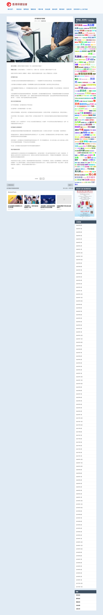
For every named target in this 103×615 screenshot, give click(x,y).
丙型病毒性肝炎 (83, 106)
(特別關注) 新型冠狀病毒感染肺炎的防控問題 (48, 206)
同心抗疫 (77, 31)
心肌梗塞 (92, 137)
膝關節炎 (85, 71)
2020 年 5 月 (79, 483)
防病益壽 (47, 9)
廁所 (92, 158)
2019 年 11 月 (79, 504)
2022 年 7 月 (79, 394)
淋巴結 (79, 180)
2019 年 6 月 (79, 521)
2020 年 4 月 (79, 487)
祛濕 (84, 125)
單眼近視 (90, 109)
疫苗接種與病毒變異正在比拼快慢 (15, 206)
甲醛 (92, 67)
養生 (76, 79)
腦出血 (82, 148)
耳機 (93, 146)
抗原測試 (79, 120)
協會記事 (69, 9)
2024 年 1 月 (79, 332)
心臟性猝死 (77, 169)
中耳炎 (87, 64)
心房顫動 (82, 47)
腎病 (92, 162)
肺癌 (90, 53)
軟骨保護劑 (89, 118)
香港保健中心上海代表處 (81, 9)
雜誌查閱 (54, 9)
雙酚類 (90, 115)
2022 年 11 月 (79, 380)
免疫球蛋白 (87, 144)
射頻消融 (91, 35)
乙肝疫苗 (79, 40)
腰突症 (76, 42)
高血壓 (90, 25)
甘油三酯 (82, 49)
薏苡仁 (79, 166)
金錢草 (86, 165)
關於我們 (10, 9)
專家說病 (19, 9)
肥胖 (93, 31)
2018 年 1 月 (79, 580)
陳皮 (77, 62)
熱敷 (88, 133)
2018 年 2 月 (79, 576)
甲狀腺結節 (90, 101)
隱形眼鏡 (87, 137)
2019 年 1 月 (79, 538)
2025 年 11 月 (79, 256)
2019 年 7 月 (79, 518)
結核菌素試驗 (87, 148)
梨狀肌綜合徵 (85, 153)
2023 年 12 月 (79, 335)
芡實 (83, 144)
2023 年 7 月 (79, 352)
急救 (86, 175)
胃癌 (80, 42)
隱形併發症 (89, 40)
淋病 (88, 49)
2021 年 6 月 (79, 438)
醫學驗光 (92, 120)
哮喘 (86, 141)
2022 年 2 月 (79, 411)
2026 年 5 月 (79, 235)
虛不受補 (84, 95)
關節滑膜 (80, 160)
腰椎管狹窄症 (87, 98)
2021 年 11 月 (79, 421)
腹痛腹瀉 (92, 151)
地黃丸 (80, 37)
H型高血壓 (84, 37)
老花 (79, 85)
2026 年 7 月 (79, 228)
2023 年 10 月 (79, 342)
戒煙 (84, 69)
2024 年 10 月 (79, 301)
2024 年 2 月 (79, 328)
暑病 (92, 45)
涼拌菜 (82, 122)
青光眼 (78, 171)
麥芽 (77, 59)
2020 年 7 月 (79, 476)
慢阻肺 (92, 62)
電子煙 (83, 65)
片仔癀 (78, 91)
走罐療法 (87, 120)
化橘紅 (94, 167)
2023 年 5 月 (79, 359)
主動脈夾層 (86, 28)
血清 (85, 155)
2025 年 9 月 (79, 263)
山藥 (89, 160)
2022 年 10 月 (79, 383)
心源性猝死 (81, 158)
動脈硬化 (84, 51)
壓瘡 (91, 172)
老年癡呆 (91, 177)
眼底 (84, 146)
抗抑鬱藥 (83, 85)
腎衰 (93, 153)
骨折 (90, 91)
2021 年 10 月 (79, 425)
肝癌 (80, 87)
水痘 (76, 118)
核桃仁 (88, 95)
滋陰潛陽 (80, 125)
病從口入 (80, 135)
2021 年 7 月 (79, 435)
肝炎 (83, 44)
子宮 (88, 91)
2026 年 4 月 (79, 239)
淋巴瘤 (92, 51)
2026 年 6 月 (79, 232)
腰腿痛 (83, 93)
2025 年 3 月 (79, 283)
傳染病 (94, 40)
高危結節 (81, 67)
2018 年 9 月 (79, 552)
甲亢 (81, 115)
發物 (83, 57)
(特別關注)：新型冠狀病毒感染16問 (31, 206)
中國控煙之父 (87, 67)
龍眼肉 (92, 139)
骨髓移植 (84, 40)
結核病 (92, 28)
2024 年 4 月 (79, 321)
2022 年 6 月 (79, 397)
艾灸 (76, 35)
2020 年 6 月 (79, 480)
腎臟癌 (76, 85)
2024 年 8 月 (79, 308)
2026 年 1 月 (79, 249)
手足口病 (91, 37)
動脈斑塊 (83, 104)
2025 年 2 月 (79, 287)
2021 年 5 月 (79, 442)
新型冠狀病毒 (85, 73)
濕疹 (89, 157)
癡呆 (89, 47)
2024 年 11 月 (79, 297)
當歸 (91, 95)
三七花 (82, 166)
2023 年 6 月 (79, 356)
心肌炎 (79, 153)
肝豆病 (81, 111)
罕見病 (82, 30)
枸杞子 (89, 106)
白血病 (87, 180)
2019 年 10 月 (79, 507)
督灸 (83, 120)
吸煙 (86, 31)
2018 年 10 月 (79, 549)
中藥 (90, 167)
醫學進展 (26, 9)
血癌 (89, 79)
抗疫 (91, 130)
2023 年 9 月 (79, 345)
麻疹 (86, 122)
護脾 (76, 120)
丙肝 (94, 74)
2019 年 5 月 (79, 524)
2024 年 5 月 (79, 318)
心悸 (88, 122)
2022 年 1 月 (79, 414)
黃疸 (76, 180)
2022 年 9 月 (79, 387)
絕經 (85, 49)
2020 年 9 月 (79, 469)
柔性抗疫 (85, 139)
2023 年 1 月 (79, 373)
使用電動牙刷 (78, 182)
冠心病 (92, 174)
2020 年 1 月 (79, 497)
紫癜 (94, 115)
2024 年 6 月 (79, 314)
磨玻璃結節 (81, 98)
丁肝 (80, 79)
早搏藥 (78, 71)
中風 (81, 129)
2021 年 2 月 (79, 452)
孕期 (76, 146)
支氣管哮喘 (91, 84)
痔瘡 (93, 172)
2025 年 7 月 (79, 270)
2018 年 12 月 (79, 542)
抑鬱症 (86, 35)
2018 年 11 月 (79, 545)
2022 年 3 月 (79, 407)
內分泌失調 (92, 49)
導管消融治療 (79, 69)
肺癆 (94, 82)
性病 (92, 106)
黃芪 (93, 71)
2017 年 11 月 (79, 586)
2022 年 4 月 (79, 404)
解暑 (91, 135)
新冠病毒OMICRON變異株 (81, 54)
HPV (93, 125)
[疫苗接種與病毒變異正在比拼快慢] (15, 199)
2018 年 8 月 (79, 555)
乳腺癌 (78, 56)
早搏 (83, 180)
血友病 (93, 42)
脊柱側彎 (88, 124)
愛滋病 (83, 90)
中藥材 (90, 142)
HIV (76, 167)
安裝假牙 (90, 82)
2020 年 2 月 (79, 493)
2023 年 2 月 (79, 369)
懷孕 (76, 76)
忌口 (86, 109)
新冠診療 (82, 76)
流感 (93, 182)
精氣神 (89, 42)
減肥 (87, 69)
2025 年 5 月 (79, 277)
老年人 (83, 169)
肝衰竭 (84, 177)
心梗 (86, 33)
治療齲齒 (85, 25)
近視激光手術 (91, 33)
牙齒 (93, 113)
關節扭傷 (85, 160)
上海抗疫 (82, 162)
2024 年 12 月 (79, 294)
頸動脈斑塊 (86, 130)
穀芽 (89, 162)
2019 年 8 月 (79, 514)
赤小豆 (83, 182)
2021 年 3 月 (79, 449)
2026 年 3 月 (79, 242)
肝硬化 (92, 104)
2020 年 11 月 (79, 462)
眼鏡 (89, 51)
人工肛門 (77, 49)
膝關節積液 (85, 115)
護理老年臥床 (82, 59)
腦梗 (76, 160)
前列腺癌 (78, 25)
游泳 (92, 133)
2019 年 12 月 (79, 500)
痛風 (77, 67)
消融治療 (85, 101)
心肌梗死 (81, 108)
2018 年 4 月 (79, 569)
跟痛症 (90, 111)
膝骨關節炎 (88, 113)
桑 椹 (88, 104)
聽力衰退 (88, 182)
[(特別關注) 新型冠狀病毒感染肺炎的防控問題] (48, 199)
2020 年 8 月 (79, 473)
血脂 (76, 28)
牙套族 (90, 153)
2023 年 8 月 (79, 349)
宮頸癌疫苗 (92, 180)
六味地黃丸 (86, 172)
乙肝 (88, 59)
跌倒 (80, 33)
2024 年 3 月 (79, 325)
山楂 (87, 62)
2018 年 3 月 (79, 573)
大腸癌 (89, 146)
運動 (82, 155)
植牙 (78, 76)
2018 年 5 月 (79, 566)
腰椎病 (94, 118)
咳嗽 (79, 65)
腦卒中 (92, 122)
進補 (78, 47)
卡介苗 (90, 71)
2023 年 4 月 (79, 363)
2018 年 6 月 (79, 562)
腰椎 (80, 144)
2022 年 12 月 (79, 376)
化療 (77, 95)
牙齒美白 (79, 82)
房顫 (91, 160)
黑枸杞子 (85, 127)
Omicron (93, 65)
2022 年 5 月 (79, 400)
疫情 (81, 51)
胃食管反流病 (80, 35)
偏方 (83, 33)
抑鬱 (85, 62)
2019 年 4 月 (79, 528)
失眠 (86, 57)
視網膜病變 (85, 82)
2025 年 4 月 (79, 280)
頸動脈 (76, 88)
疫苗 (92, 59)
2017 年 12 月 (79, 583)
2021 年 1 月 (79, 456)
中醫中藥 (40, 9)
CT (86, 169)
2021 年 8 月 (79, 431)
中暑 (81, 113)
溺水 (76, 184)
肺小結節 (84, 42)
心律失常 (82, 137)
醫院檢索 (61, 9)
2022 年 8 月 (79, 390)
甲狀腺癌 (90, 169)
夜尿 (88, 31)
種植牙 (81, 139)
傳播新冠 (87, 76)
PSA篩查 (78, 148)
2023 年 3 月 (79, 366)
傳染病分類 (86, 111)
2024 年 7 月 (79, 311)
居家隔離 (87, 166)
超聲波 (86, 47)
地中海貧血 (93, 144)
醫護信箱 (33, 9)
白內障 (78, 122)
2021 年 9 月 (79, 428)
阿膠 (81, 71)
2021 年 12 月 (79, 418)
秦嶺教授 (87, 151)
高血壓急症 (82, 175)
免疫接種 (78, 93)
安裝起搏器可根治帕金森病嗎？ (64, 206)
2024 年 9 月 (79, 304)
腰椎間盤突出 (92, 165)
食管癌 (86, 88)
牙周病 (88, 93)
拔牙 (91, 31)
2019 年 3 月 (79, 531)
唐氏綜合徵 (84, 79)
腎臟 (92, 98)
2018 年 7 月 (79, 559)
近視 (81, 141)
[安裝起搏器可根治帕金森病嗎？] (64, 199)
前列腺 (82, 150)
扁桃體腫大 (77, 45)
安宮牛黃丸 (88, 45)
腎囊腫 (93, 93)
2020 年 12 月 (79, 459)
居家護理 (81, 28)
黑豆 (82, 172)
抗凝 (79, 155)
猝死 (86, 163)
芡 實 (89, 139)
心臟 (81, 133)
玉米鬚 (80, 101)
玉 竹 (94, 54)
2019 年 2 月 (79, 535)
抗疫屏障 (80, 146)
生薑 (78, 162)
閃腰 (81, 127)
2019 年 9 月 (79, 511)
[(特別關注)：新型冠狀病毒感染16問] (31, 199)
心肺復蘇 (86, 135)
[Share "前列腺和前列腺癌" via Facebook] (40, 178)
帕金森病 (82, 117)
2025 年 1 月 (79, 290)
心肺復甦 (92, 76)
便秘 (89, 127)
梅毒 (85, 132)
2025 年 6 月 (79, 273)
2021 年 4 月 (79, 445)
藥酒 (90, 69)
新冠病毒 (79, 177)
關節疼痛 (94, 47)
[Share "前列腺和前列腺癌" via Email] (43, 178)
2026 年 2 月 (79, 246)
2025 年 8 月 (79, 266)
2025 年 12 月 (79, 252)
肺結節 (77, 127)
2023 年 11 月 (79, 339)
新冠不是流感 (80, 165)
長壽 (78, 113)
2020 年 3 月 (79, 490)
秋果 (86, 158)
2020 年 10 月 (79, 466)
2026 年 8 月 (79, 225)
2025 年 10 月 (79, 259)
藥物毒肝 (90, 57)
